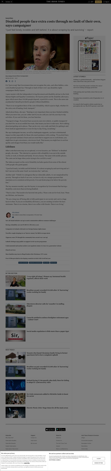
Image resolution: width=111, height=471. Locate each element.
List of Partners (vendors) (54, 459)
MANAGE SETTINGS (99, 462)
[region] (55, 461)
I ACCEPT (99, 458)
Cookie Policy (27, 463)
